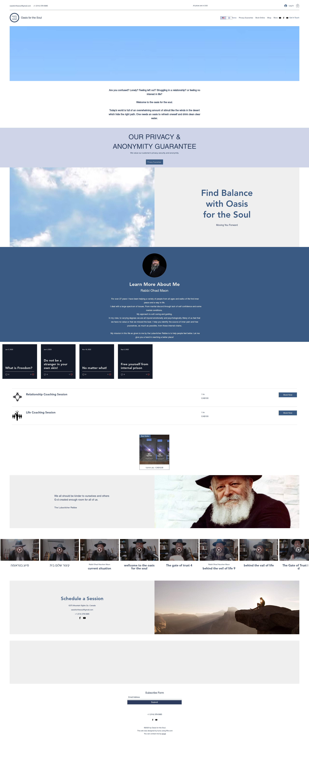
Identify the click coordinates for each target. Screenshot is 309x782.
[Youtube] (280, 18)
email (164, 734)
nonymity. (175, 153)
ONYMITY (137, 146)
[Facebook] (283, 18)
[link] (111, 394)
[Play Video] (19, 549)
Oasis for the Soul (31, 17)
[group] (154, 452)
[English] (223, 17)
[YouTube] (287, 18)
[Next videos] (305, 549)
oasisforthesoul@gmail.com (20, 6)
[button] (297, 5)
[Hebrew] (229, 17)
